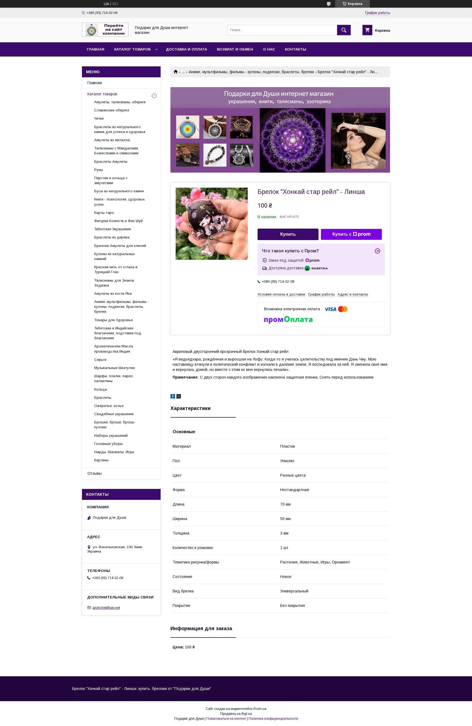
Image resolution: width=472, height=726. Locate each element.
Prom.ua (259, 709)
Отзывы (94, 473)
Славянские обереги (111, 110)
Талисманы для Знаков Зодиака (114, 282)
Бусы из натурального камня (119, 191)
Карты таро (104, 213)
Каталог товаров (132, 49)
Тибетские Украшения (112, 229)
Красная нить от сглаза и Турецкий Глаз (115, 269)
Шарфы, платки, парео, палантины (114, 378)
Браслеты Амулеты (110, 162)
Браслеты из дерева (111, 237)
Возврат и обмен (235, 49)
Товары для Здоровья (113, 320)
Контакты (295, 49)
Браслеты (102, 398)
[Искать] (344, 30)
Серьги (100, 360)
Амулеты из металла (112, 140)
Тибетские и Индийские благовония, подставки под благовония (117, 333)
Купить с (342, 234)
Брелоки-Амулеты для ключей (120, 246)
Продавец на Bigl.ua (236, 714)
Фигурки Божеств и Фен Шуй (118, 221)
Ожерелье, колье (108, 406)
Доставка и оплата (186, 49)
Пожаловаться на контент (226, 719)
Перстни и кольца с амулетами (111, 180)
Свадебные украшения (114, 414)
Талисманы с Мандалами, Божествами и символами (116, 150)
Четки (99, 118)
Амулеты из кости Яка (113, 293)
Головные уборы (108, 444)
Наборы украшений (111, 435)
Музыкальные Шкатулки (114, 368)
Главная (95, 49)
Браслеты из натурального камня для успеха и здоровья (119, 129)
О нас (269, 49)
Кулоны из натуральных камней (114, 256)
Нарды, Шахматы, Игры (114, 452)
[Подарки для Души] (105, 35)
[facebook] (172, 397)
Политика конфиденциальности (273, 719)
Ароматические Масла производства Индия (113, 348)
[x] (178, 397)
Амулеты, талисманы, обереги (120, 102)
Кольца (100, 389)
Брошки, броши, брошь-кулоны (115, 424)
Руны (98, 170)
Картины (101, 460)
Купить (288, 234)
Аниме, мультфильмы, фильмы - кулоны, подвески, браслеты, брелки (251, 72)
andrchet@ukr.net (106, 608)
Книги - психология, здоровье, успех (119, 201)
